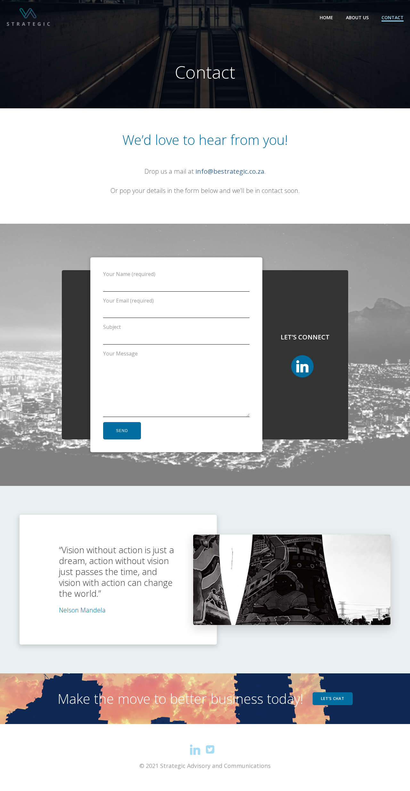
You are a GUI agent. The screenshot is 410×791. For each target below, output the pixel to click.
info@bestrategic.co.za (229, 171)
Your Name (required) (129, 274)
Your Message (120, 353)
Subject (112, 326)
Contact (392, 17)
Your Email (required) (128, 300)
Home (326, 17)
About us (357, 17)
